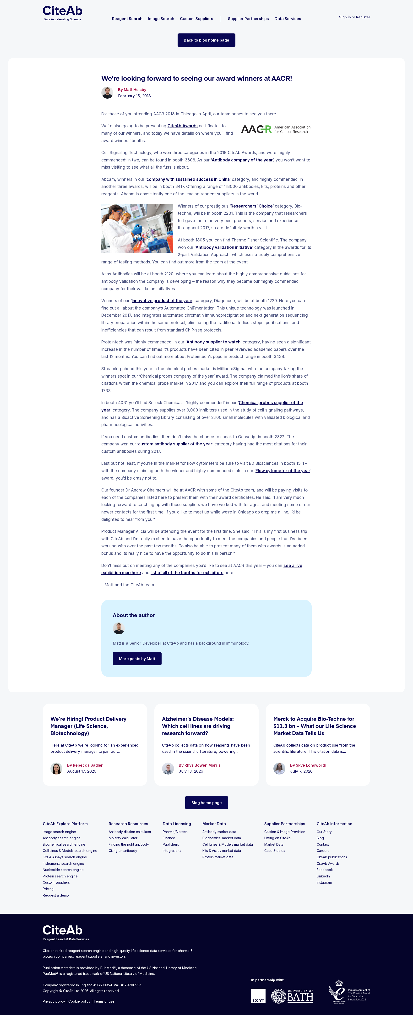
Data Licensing (177, 823)
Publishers (171, 844)
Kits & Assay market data (221, 851)
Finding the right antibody (129, 844)
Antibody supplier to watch (213, 342)
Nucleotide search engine (63, 870)
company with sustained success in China (188, 179)
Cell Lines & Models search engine (70, 851)
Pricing (48, 889)
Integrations (172, 851)
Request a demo (56, 895)
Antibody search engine (62, 838)
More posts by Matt (137, 658)
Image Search (161, 18)
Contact (323, 844)
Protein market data (217, 857)
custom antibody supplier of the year (175, 444)
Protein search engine (60, 876)
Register (363, 17)
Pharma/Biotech (175, 832)
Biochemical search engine (64, 844)
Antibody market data (219, 832)
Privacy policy (54, 1001)
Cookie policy (79, 1001)
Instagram (324, 882)
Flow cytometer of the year (282, 470)
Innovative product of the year (162, 300)
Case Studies (274, 851)
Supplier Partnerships (248, 18)
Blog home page (206, 802)
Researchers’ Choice (252, 206)
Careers (323, 851)
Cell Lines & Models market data (227, 844)
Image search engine (59, 832)
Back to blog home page (206, 40)
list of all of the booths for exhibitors (187, 572)
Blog (320, 838)
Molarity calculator (123, 838)
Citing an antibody (123, 851)
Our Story (324, 832)
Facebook (325, 870)
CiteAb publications (332, 857)
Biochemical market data (221, 838)
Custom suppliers (56, 882)
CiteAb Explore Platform (65, 823)
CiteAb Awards (183, 125)
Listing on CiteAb (277, 838)
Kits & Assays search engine (65, 857)
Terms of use (104, 1001)
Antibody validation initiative (224, 247)
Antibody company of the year (242, 160)
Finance (169, 838)
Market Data (273, 844)
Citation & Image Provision (284, 832)
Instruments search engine (63, 863)
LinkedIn (323, 876)
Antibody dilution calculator (130, 832)
